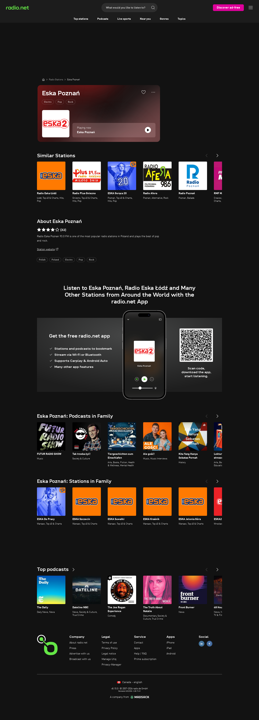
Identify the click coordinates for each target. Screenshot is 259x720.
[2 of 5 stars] (43, 229)
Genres (164, 19)
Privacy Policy (110, 648)
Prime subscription (145, 659)
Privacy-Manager (111, 664)
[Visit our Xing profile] (209, 644)
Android (171, 653)
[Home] (43, 79)
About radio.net (78, 642)
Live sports (124, 19)
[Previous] (206, 154)
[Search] (153, 7)
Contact (138, 642)
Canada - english (132, 682)
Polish (42, 260)
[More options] (153, 92)
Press (72, 648)
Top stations (81, 19)
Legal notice (109, 653)
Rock (70, 102)
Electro (48, 102)
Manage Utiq (109, 659)
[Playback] (148, 130)
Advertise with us (79, 653)
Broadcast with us (80, 659)
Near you (145, 19)
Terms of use (109, 642)
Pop (60, 102)
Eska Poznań (86, 132)
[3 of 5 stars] (48, 229)
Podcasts (102, 19)
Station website (46, 249)
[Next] (217, 154)
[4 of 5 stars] (52, 229)
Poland (55, 260)
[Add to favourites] (143, 92)
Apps (137, 648)
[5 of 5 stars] (57, 229)
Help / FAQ (140, 653)
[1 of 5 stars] (39, 229)
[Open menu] (250, 7)
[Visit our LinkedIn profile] (201, 644)
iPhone (170, 642)
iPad (169, 648)
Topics (181, 19)
